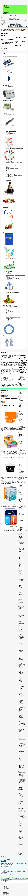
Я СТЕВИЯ (8, 273)
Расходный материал (10, 114)
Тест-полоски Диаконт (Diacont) (8, 504)
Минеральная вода (10, 170)
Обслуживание (9, 72)
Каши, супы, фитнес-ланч (11, 306)
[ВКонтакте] (1, 396)
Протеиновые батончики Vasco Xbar (9, 451)
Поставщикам (6, 7)
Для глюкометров (9, 86)
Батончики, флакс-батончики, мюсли (14, 162)
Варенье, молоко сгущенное (12, 165)
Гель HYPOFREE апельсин (7, 427)
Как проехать (18, 45)
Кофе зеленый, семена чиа (11, 315)
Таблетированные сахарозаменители (14, 278)
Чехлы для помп (9, 115)
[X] (3, 396)
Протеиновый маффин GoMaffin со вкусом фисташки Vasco (14, 477)
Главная (5, 5)
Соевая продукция (10, 318)
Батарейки (8, 134)
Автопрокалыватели (10, 133)
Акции (7, 71)
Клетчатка (8, 314)
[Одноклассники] (5, 396)
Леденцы (8, 169)
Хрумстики (8, 180)
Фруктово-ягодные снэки (11, 177)
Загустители (8, 307)
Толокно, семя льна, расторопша (13, 317)
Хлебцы (7, 320)
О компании (6, 12)
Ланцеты (8, 132)
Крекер (7, 310)
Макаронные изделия (10, 171)
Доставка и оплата (7, 6)
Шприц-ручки (9, 129)
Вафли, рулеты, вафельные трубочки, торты (15, 163)
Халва (7, 178)
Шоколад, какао (9, 181)
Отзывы (5, 11)
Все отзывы (3, 390)
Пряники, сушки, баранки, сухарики (14, 175)
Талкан (7, 322)
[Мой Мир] (7, 396)
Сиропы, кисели (9, 176)
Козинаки (8, 167)
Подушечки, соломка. (10, 174)
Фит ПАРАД (8, 272)
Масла (7, 312)
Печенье (7, 173)
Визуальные (8, 87)
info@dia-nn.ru (4, 856)
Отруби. (7, 313)
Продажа (8, 70)
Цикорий (8, 319)
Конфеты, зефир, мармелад (12, 168)
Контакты (5, 13)
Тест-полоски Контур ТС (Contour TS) (9, 526)
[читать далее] (21, 363)
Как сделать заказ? (7, 10)
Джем (7, 166)
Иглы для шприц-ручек (11, 131)
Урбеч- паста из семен (10, 309)
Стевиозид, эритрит (10, 277)
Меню (2, 882)
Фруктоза (8, 279)
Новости (20, 350)
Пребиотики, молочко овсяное (12, 311)
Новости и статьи (7, 8)
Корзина (2, 881)
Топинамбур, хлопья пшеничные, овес (14, 321)
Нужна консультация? (5, 880)
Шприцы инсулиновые (11, 135)
